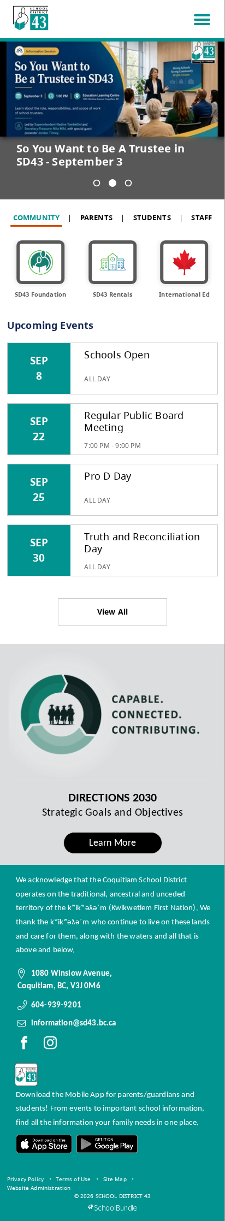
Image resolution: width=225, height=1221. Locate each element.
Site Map (115, 1179)
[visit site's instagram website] (50, 1045)
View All (112, 611)
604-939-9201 (56, 1005)
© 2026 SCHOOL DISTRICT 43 (112, 1196)
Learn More (113, 843)
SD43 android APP (106, 1144)
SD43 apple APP (44, 1144)
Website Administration (39, 1187)
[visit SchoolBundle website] (112, 1207)
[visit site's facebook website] (24, 1045)
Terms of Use (73, 1179)
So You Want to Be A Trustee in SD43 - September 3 (100, 155)
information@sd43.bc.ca (73, 1023)
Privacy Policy (25, 1179)
